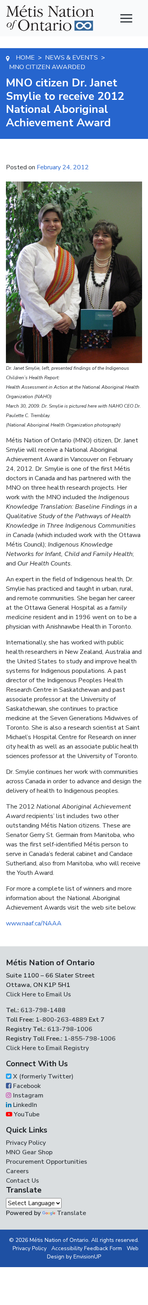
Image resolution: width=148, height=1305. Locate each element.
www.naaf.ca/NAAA (34, 923)
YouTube (25, 1114)
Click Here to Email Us (38, 994)
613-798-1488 (43, 1010)
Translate (71, 1213)
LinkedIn (24, 1105)
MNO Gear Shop (29, 1152)
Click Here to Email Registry (47, 1048)
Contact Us (22, 1180)
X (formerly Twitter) (42, 1076)
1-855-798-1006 (89, 1038)
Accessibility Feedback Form (86, 1248)
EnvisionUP (87, 1256)
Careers (17, 1171)
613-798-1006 (69, 1029)
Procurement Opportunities (46, 1161)
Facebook (26, 1086)
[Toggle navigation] (126, 18)
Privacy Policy (26, 1142)
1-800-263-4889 (61, 1019)
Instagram (27, 1095)
